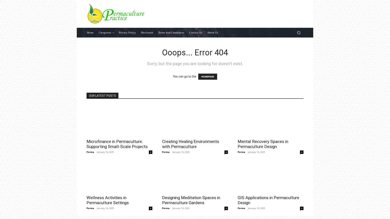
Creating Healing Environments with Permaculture (190, 144)
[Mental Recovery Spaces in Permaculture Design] (270, 120)
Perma (90, 152)
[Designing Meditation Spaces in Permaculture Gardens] (195, 176)
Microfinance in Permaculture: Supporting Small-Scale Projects (117, 144)
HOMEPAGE (207, 76)
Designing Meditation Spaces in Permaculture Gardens (191, 200)
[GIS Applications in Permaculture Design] (270, 176)
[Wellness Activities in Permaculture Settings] (119, 176)
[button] (298, 33)
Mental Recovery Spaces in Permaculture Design (263, 144)
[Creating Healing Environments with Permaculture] (195, 120)
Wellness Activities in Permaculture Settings (108, 200)
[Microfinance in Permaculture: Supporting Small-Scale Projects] (119, 120)
